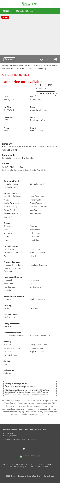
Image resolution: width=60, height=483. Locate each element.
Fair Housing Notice (37, 467)
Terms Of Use (11, 464)
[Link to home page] (30, 4)
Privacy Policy (30, 464)
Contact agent (9, 59)
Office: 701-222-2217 (29, 439)
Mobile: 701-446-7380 (11, 439)
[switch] (41, 59)
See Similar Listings (45, 94)
